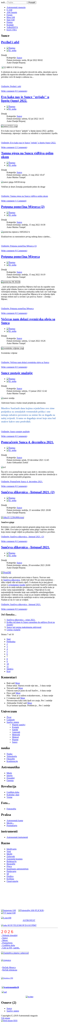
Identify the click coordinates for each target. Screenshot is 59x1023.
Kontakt (10, 25)
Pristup (10, 22)
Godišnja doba (13, 792)
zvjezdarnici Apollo (16, 585)
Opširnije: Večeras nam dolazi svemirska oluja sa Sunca (25, 362)
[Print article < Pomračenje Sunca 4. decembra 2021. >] (11, 448)
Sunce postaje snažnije (17, 373)
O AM (9, 10)
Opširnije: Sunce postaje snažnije (15, 431)
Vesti (9, 851)
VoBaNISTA (12, 27)
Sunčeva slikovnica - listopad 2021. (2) (27, 492)
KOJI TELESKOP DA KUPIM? (21, 925)
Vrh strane (5, 1018)
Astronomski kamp (15, 820)
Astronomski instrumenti (17, 837)
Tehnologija (12, 756)
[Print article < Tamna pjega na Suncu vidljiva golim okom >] (11, 163)
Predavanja (11, 871)
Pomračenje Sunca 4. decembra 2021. (27, 442)
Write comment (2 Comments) (14, 147)
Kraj (8, 671)
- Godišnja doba (8, 945)
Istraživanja (11, 849)
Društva (10, 876)
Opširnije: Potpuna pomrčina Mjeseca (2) (19, 246)
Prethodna (11, 641)
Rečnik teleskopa (9, 970)
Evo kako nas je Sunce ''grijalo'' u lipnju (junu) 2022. (25, 98)
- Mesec (4, 940)
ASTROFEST (29, 920)
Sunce (19, 57)
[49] (12, 517)
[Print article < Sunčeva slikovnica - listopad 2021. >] (11, 553)
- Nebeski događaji (9, 935)
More (17, 683)
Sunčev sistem (13, 722)
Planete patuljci (18, 725)
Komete (15, 727)
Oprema (10, 780)
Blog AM (11, 17)
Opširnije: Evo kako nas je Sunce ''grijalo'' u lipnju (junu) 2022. (28, 143)
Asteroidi (16, 732)
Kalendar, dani (13, 795)
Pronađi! (32, 3)
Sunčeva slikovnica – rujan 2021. (21, 620)
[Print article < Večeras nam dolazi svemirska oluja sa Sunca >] (11, 329)
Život (9, 717)
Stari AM (11, 20)
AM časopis (12, 12)
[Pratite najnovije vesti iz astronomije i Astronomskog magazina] (29, 997)
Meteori (15, 737)
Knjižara (10, 879)
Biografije (11, 864)
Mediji (9, 854)
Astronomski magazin (16, 7)
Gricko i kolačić (13, 630)
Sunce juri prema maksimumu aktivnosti (24, 627)
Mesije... (10, 823)
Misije (9, 773)
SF (8, 874)
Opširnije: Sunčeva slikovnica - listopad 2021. (21, 604)
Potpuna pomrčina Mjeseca (20, 256)
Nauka (9, 754)
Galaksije (11, 720)
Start (9, 639)
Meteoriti (16, 734)
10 (8, 664)
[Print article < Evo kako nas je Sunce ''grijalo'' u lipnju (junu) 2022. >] (11, 106)
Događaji (11, 778)
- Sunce (4, 938)
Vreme (9, 797)
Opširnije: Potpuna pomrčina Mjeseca (17, 308)
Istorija (9, 775)
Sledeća (10, 669)
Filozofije (11, 759)
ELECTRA (12, 30)
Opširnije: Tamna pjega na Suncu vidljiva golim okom (24, 196)
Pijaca (9, 866)
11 (8, 666)
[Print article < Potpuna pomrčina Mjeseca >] (11, 262)
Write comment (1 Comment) (13, 201)
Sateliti (15, 729)
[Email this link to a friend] (11, 50)
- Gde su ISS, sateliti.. (10, 948)
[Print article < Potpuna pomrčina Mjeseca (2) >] (11, 212)
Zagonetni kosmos (15, 859)
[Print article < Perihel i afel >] (11, 48)
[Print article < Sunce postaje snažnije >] (11, 379)
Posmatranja (12, 825)
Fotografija (11, 809)
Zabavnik (11, 856)
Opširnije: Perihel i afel (11, 86)
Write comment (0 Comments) (14, 91)
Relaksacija (11, 861)
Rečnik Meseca (9, 967)
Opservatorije (12, 881)
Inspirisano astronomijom (17, 869)
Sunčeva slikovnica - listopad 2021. (25, 547)
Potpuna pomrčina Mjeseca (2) (22, 206)
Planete (15, 739)
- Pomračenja (6, 943)
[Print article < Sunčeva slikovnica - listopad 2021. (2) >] (11, 498)
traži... (3, 2)
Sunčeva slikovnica (11, 580)
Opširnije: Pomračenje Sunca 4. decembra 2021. (22, 481)
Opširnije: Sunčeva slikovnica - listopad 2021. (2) (22, 536)
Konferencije (12, 761)
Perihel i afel (10, 42)
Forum (9, 15)
